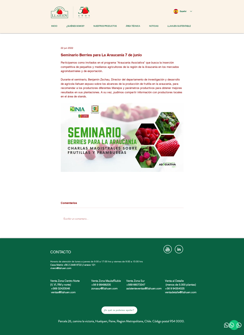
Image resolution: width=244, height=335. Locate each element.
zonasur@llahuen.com (104, 288)
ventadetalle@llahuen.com (180, 292)
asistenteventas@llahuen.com (144, 288)
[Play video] (122, 137)
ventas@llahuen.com (63, 292)
